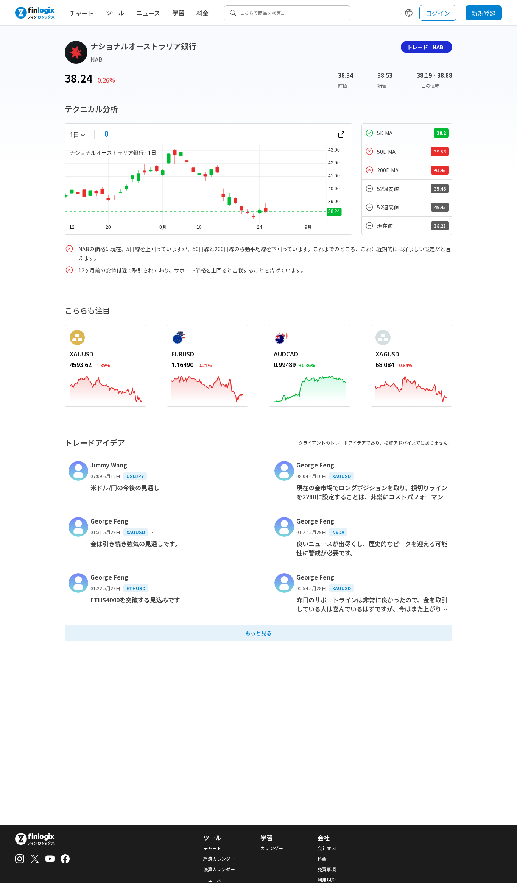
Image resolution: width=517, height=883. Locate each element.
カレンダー (271, 848)
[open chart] (341, 134)
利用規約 (327, 880)
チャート (82, 12)
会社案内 (327, 848)
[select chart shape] (108, 133)
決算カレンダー (219, 869)
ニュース (148, 12)
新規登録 (484, 12)
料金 (202, 12)
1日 (74, 134)
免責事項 (327, 869)
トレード (425, 47)
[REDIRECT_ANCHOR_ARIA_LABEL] (106, 387)
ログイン (438, 12)
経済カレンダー (219, 859)
